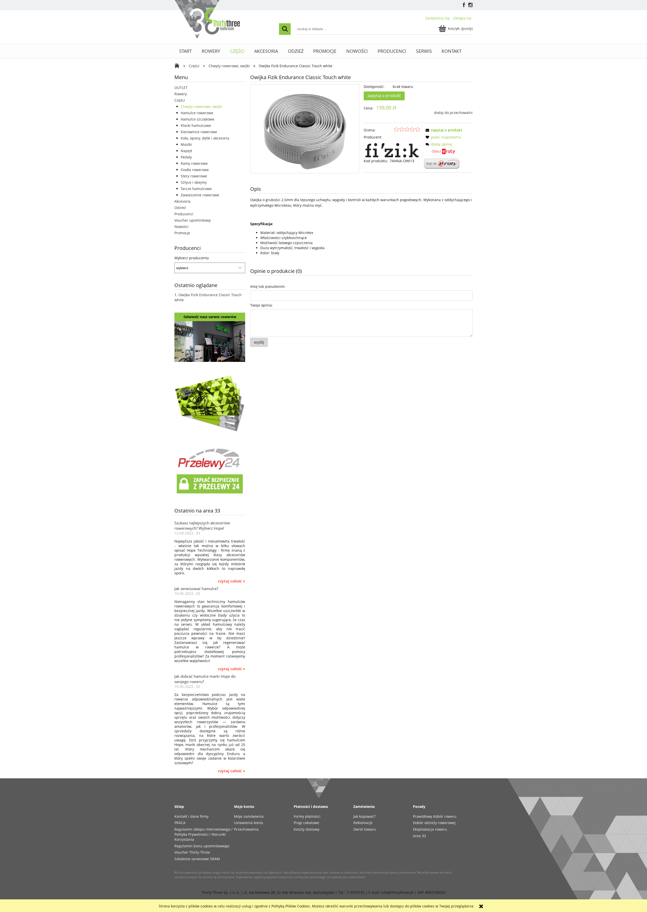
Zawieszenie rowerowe (200, 195)
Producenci (183, 214)
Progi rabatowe (306, 822)
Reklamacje (363, 822)
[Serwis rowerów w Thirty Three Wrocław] (209, 341)
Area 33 (419, 835)
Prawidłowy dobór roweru (434, 816)
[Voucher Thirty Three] (209, 402)
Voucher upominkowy (192, 220)
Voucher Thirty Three (192, 852)
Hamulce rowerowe (197, 112)
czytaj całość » (231, 581)
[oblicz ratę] (443, 153)
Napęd (186, 150)
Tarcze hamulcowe (196, 188)
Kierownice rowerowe (199, 131)
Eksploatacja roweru (430, 829)
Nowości (181, 226)
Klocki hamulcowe (196, 125)
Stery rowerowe (194, 176)
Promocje (182, 232)
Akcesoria (182, 201)
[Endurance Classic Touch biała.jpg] (304, 128)
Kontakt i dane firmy (191, 816)
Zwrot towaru (364, 829)
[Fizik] (392, 148)
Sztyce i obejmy (194, 182)
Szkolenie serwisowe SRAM (197, 858)
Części (179, 100)
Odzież (180, 207)
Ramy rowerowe (194, 163)
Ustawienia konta (248, 822)
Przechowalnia (246, 829)
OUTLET (181, 87)
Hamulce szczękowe (197, 119)
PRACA (180, 822)
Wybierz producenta (191, 258)
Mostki (186, 144)
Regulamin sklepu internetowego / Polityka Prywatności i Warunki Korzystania (203, 834)
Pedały (186, 157)
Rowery (180, 93)
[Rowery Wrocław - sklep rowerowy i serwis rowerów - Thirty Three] (178, 66)
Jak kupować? (364, 816)
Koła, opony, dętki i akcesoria (205, 138)
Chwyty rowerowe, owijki (201, 106)
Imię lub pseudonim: (267, 286)
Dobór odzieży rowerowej (434, 822)
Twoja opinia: (261, 305)
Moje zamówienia (249, 816)
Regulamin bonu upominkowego (201, 846)
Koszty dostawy (306, 829)
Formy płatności (307, 816)
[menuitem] (185, 51)
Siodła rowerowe (195, 169)
